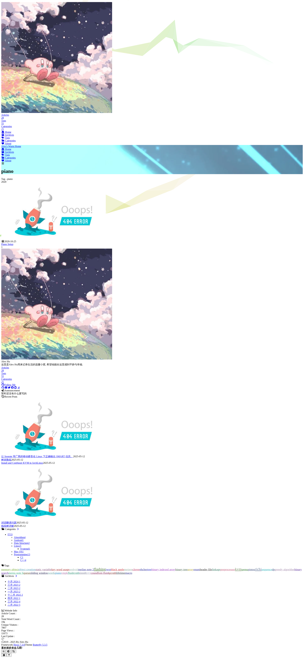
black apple (117, 569)
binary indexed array (163, 569)
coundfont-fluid (100, 573)
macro (128, 573)
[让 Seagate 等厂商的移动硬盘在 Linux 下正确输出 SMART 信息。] (53, 453)
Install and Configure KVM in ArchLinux (22, 463)
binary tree (181, 569)
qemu (245, 569)
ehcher (143, 569)
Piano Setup (7, 244)
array (190, 569)
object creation (27, 569)
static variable (43, 569)
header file (206, 569)
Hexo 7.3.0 (19, 644)
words (51, 573)
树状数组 (6, 459)
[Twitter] (9, 387)
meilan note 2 (86, 569)
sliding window (39, 573)
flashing (100, 569)
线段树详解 (7, 526)
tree (149, 569)
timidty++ (85, 573)
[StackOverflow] (18, 387)
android (74, 569)
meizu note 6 (16, 573)
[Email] (6, 387)
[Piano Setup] (53, 238)
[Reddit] (15, 387)
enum (196, 569)
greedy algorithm (284, 569)
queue (26, 573)
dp (273, 569)
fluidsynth (73, 573)
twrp (108, 569)
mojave (128, 569)
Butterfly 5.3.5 (40, 644)
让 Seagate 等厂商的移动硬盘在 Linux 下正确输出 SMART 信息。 (37, 456)
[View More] (17, 529)
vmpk (64, 573)
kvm (238, 569)
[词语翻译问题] (53, 519)
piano (58, 573)
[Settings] (3, 655)
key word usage (60, 569)
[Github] (2, 387)
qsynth (112, 573)
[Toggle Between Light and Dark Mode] (8, 651)
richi (258, 569)
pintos (251, 569)
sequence (267, 569)
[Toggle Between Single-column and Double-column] (13, 651)
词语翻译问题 (8, 522)
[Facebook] (12, 387)
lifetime (120, 573)
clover (136, 569)
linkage (216, 569)
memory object (10, 569)
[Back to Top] (9, 655)
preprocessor (227, 569)
